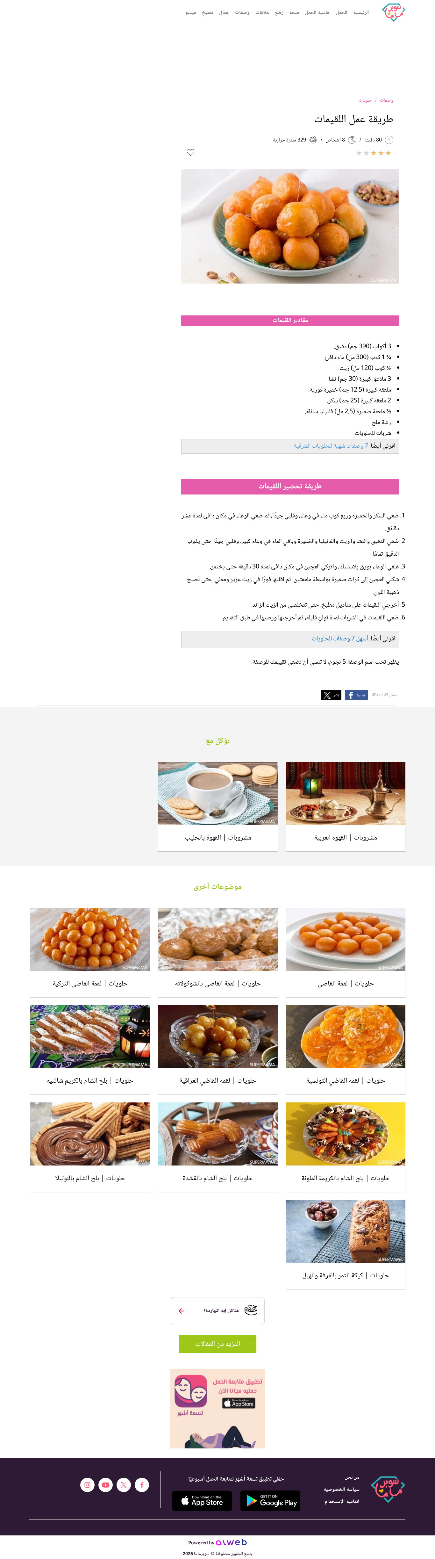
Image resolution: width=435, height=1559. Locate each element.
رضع (279, 13)
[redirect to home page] (393, 13)
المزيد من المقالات (217, 1344)
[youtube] (105, 1485)
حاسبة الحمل (317, 13)
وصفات (242, 13)
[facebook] (142, 1485)
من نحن (352, 1477)
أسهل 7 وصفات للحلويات (340, 639)
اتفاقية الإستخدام (342, 1502)
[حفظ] (190, 152)
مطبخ (207, 13)
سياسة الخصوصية (342, 1489)
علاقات (262, 13)
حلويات (365, 100)
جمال (224, 13)
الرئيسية (361, 13)
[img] (217, 1371)
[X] (124, 1485)
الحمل (341, 13)
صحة (294, 13)
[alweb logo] (231, 1544)
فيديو (190, 13)
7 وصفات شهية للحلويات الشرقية (331, 446)
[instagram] (87, 1485)
